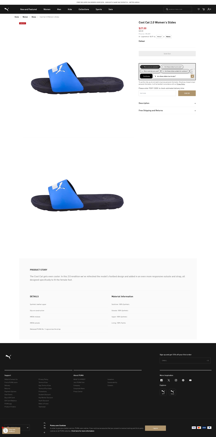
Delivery (7, 385)
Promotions (43, 391)
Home (17, 17)
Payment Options (10, 391)
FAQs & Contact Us (11, 379)
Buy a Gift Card (9, 397)
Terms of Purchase (45, 388)
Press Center (78, 391)
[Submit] (167, 9)
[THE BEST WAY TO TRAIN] (172, 392)
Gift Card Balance (10, 401)
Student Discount (45, 394)
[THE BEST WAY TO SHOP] (163, 392)
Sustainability (112, 382)
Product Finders (10, 407)
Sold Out (167, 54)
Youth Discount (44, 401)
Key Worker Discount (46, 397)
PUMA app (8, 404)
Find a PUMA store (10, 382)
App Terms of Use (45, 385)
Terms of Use (43, 382)
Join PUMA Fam (78, 382)
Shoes (34, 17)
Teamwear (42, 407)
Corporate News (79, 388)
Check (187, 93)
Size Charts (8, 394)
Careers (110, 385)
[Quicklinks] (209, 9)
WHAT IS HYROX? (79, 379)
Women (25, 17)
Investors (111, 379)
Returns (7, 388)
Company (76, 385)
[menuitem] (28, 9)
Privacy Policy (181, 84)
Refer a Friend (43, 404)
